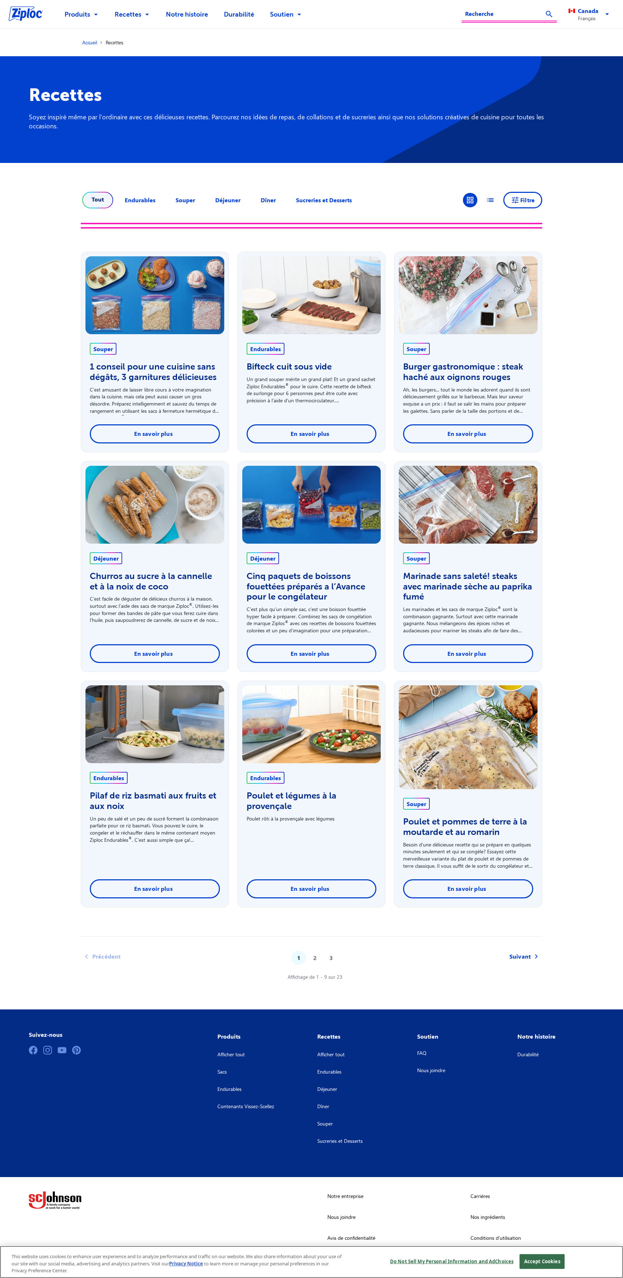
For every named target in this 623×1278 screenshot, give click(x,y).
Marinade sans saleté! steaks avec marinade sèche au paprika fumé (467, 586)
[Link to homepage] (29, 14)
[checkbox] (140, 200)
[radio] (470, 200)
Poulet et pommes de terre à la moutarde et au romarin (465, 827)
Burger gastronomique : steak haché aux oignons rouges (463, 372)
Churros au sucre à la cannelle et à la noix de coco (151, 581)
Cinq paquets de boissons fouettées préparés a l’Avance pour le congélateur (306, 586)
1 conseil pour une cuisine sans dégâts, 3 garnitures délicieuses (153, 372)
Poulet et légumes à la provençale (291, 801)
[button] (590, 14)
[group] (480, 200)
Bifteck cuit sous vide (289, 366)
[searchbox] (505, 14)
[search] (549, 14)
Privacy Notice (186, 1263)
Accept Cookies (542, 1261)
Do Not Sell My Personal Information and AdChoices (451, 1261)
